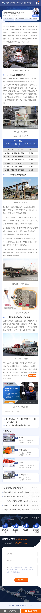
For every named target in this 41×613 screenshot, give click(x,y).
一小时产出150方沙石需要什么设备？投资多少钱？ (17, 501)
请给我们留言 (32, 611)
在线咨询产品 (11, 611)
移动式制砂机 (23, 475)
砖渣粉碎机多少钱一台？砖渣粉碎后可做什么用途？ (17, 492)
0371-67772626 (20, 543)
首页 (7, 3)
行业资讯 (19, 3)
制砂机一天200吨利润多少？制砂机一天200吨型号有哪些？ (17, 505)
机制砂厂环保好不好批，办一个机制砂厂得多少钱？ (17, 510)
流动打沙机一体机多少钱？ (13, 488)
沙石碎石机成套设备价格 (21, 425)
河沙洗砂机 (23, 450)
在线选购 (32, 375)
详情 (15, 437)
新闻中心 (12, 3)
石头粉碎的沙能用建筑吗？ (13, 497)
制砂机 (21, 437)
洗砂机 (21, 462)
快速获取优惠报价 (22, 539)
